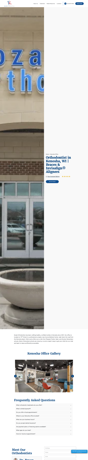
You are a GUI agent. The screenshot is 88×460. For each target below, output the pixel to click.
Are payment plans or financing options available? (31, 427)
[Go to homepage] (8, 3)
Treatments (42, 3)
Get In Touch (52, 181)
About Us (36, 3)
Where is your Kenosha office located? (27, 416)
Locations (59, 3)
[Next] (72, 376)
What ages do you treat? (23, 430)
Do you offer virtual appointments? (26, 412)
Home (47, 154)
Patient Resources (51, 3)
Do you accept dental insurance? (26, 423)
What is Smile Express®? (23, 409)
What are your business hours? (25, 419)
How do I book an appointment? (25, 434)
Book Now (79, 3)
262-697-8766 (70, 3)
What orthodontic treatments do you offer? (29, 405)
